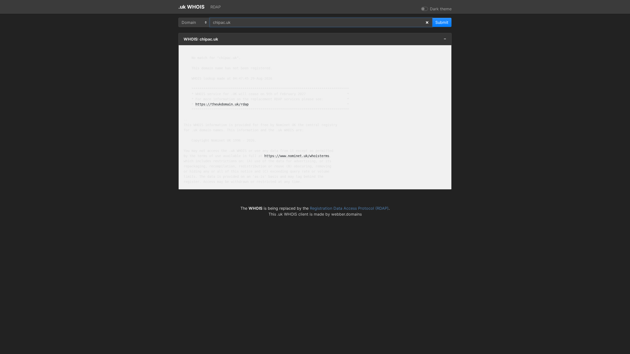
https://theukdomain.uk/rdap (222, 104)
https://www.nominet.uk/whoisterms (296, 156)
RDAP (215, 6)
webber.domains (346, 214)
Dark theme (441, 8)
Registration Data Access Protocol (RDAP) (349, 208)
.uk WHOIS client (292, 214)
